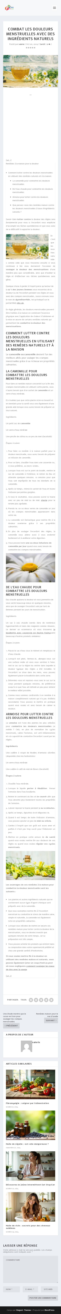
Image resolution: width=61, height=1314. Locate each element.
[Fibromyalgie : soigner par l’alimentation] (30, 1084)
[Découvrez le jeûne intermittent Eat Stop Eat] (30, 1166)
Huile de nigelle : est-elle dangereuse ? (27, 1144)
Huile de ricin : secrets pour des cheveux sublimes (28, 1227)
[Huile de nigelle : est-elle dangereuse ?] (30, 1125)
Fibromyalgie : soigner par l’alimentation (27, 1103)
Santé (42, 44)
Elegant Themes (23, 1310)
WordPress (49, 1310)
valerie (21, 44)
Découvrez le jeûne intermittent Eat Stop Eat (30, 1184)
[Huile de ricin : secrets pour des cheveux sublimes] (30, 1207)
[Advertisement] (30, 126)
